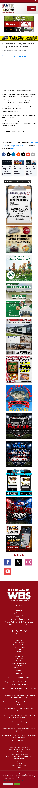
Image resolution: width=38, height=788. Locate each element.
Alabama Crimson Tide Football (19, 747)
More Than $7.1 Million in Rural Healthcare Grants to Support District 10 (6, 171)
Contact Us (19, 610)
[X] (17, 631)
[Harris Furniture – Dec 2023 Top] (19, 239)
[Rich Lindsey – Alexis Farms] (19, 300)
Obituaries (19, 661)
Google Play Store (16, 146)
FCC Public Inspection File (19, 625)
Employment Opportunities (19, 619)
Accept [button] (17, 784)
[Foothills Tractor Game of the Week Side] (19, 426)
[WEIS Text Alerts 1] (19, 538)
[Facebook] (12, 631)
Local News (19, 652)
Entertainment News (19, 647)
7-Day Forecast (19, 745)
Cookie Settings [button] (8, 784)
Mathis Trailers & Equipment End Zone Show (19, 761)
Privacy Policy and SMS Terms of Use (19, 622)
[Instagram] (25, 631)
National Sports (19, 658)
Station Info (19, 616)
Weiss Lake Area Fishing (19, 765)
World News (19, 670)
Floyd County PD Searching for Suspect (19, 677)
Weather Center (19, 668)
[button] (35, 1)
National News (19, 656)
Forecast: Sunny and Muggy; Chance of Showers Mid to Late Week (18, 170)
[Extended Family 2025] (19, 267)
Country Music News (19, 645)
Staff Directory (19, 613)
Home (19, 649)
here (11, 149)
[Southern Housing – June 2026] (19, 336)
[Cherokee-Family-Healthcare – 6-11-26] (19, 204)
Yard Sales (19, 768)
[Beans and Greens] (19, 369)
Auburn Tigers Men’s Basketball (19, 754)
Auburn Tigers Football (19, 752)
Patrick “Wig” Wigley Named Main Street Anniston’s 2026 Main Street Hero (30, 171)
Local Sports (19, 654)
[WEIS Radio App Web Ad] (19, 482)
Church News (19, 640)
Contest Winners (19, 759)
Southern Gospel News (19, 663)
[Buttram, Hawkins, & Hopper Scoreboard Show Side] (19, 510)
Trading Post (19, 763)
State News (19, 665)
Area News (19, 638)
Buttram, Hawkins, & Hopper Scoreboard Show (19, 756)
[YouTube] (21, 631)
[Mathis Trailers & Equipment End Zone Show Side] (19, 454)
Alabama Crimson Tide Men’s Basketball (19, 749)
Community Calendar (19, 642)
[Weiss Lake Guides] (19, 398)
